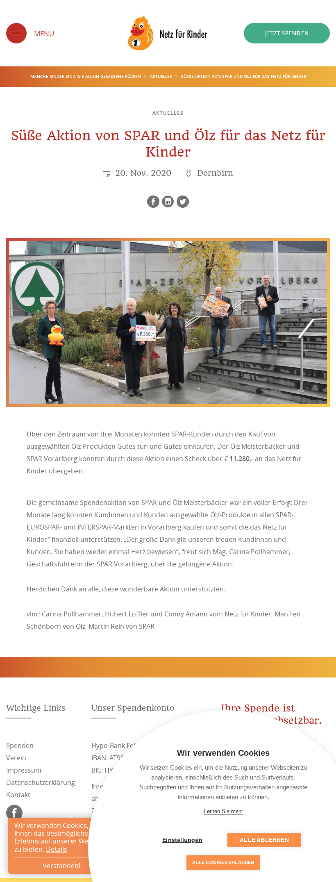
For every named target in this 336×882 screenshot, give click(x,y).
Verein (16, 757)
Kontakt (18, 794)
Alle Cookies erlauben (223, 862)
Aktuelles (161, 76)
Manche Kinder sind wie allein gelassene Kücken (86, 76)
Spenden (20, 745)
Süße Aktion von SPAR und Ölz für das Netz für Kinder (243, 76)
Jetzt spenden (287, 33)
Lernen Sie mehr (223, 811)
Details (56, 849)
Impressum (23, 770)
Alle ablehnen (264, 840)
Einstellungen (182, 840)
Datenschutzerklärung (40, 782)
